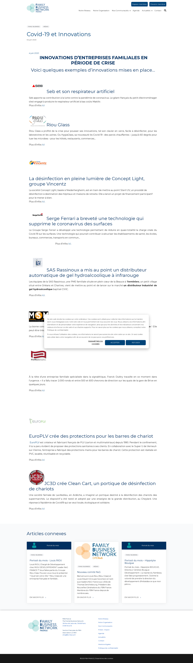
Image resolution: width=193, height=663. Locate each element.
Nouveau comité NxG (89, 572)
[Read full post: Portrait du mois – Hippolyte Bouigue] (144, 546)
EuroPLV (34, 442)
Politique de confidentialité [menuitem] (108, 648)
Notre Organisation (101, 10)
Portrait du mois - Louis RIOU (46, 560)
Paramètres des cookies (104, 658)
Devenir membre (157, 4)
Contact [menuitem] (101, 641)
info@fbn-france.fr (69, 635)
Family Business (34, 26)
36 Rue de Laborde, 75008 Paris (74, 623)
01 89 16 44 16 (67, 626)
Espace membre (139, 4)
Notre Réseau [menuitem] (103, 619)
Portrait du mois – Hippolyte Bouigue (140, 561)
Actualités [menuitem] (101, 637)
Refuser (136, 343)
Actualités (146, 10)
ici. (43, 201)
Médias (45, 26)
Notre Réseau (84, 10)
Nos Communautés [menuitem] (105, 626)
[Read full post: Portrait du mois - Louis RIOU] (49, 546)
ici (43, 105)
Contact (157, 10)
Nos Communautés (120, 10)
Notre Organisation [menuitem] (105, 622)
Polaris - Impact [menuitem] (103, 630)
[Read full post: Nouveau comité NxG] (96, 552)
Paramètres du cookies (95, 342)
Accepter (115, 343)
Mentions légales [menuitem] (104, 644)
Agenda (136, 10)
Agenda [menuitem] (101, 633)
